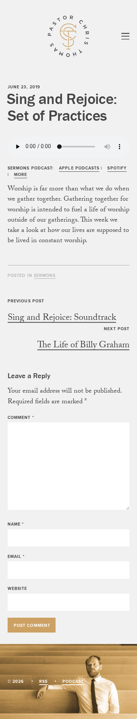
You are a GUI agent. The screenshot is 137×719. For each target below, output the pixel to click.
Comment (21, 417)
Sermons (45, 275)
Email (16, 556)
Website (17, 588)
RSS (43, 681)
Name (16, 524)
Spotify (117, 168)
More (20, 174)
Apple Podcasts (79, 168)
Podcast (73, 681)
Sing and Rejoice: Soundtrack (62, 318)
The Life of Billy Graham (83, 346)
